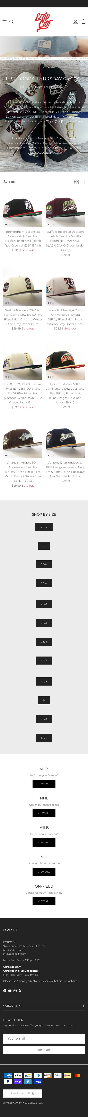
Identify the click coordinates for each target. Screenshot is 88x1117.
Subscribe (44, 1050)
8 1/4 (44, 737)
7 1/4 (44, 583)
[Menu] (4, 21)
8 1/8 (44, 718)
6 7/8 (44, 526)
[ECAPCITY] (44, 21)
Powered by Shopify (33, 1103)
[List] (82, 181)
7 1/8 (44, 564)
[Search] (13, 21)
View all (44, 783)
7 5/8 (44, 641)
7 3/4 (44, 660)
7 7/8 (44, 681)
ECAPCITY (16, 1103)
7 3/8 (44, 604)
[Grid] (76, 181)
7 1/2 (44, 622)
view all (44, 813)
